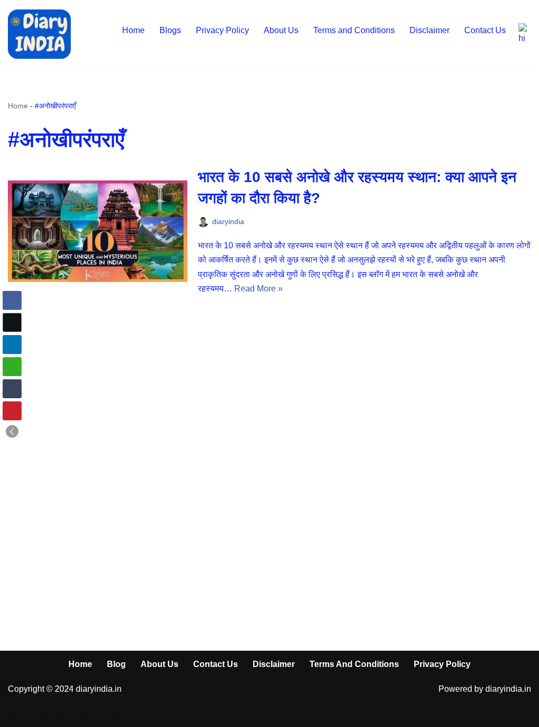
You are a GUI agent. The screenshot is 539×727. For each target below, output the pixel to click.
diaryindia (228, 221)
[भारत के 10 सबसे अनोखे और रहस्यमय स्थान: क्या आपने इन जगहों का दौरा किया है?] (97, 231)
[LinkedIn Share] (12, 344)
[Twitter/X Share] (12, 322)
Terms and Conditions (354, 30)
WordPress (102, 713)
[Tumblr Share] (12, 388)
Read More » (258, 288)
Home (133, 30)
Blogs (170, 30)
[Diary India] (39, 34)
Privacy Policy (222, 30)
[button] (12, 431)
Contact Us (485, 30)
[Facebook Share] (12, 300)
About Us (281, 30)
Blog (116, 664)
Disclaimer (430, 30)
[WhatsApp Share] (12, 366)
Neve (18, 713)
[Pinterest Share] (12, 410)
